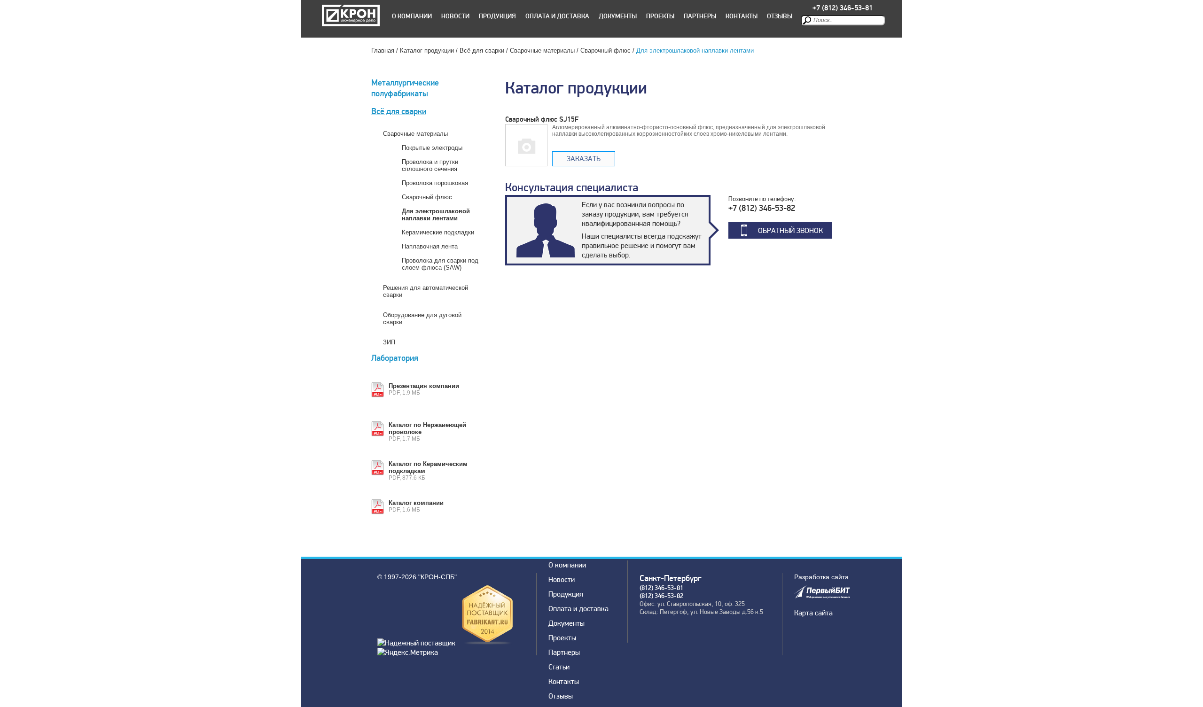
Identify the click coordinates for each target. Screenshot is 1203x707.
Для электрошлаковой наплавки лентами (436, 215)
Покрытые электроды (432, 147)
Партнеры (700, 16)
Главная (382, 50)
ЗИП (389, 342)
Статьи (559, 667)
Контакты (742, 16)
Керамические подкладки (438, 232)
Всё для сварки (482, 50)
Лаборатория (394, 358)
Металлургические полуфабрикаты (405, 88)
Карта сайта (813, 613)
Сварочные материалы (542, 50)
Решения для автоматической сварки (425, 291)
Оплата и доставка (557, 16)
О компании (412, 16)
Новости (455, 16)
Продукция (497, 16)
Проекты (660, 16)
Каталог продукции (427, 50)
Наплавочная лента (430, 246)
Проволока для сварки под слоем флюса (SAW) (440, 264)
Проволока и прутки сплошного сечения (430, 165)
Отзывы (779, 16)
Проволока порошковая (435, 182)
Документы (618, 16)
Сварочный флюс (605, 50)
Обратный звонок (790, 230)
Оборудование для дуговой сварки (422, 318)
